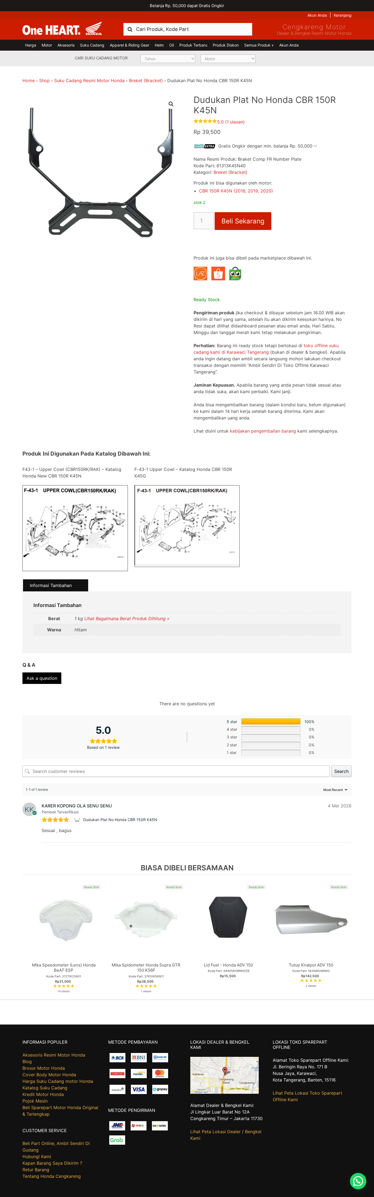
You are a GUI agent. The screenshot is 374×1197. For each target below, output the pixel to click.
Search (341, 771)
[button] (171, 104)
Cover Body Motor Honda (49, 1074)
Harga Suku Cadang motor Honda (57, 1081)
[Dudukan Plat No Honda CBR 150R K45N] (77, 819)
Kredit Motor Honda (43, 1094)
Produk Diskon (226, 45)
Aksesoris (65, 45)
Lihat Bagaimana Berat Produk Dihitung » (126, 618)
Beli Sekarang (242, 221)
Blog (27, 1061)
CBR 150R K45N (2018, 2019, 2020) (236, 191)
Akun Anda (317, 15)
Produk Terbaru (193, 45)
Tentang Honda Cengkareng (51, 1176)
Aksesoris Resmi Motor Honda (53, 1055)
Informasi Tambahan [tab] (51, 585)
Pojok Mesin (35, 1101)
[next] (346, 936)
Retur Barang (35, 1169)
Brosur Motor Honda (43, 1068)
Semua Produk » (259, 45)
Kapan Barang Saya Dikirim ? (52, 1163)
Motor (47, 45)
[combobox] (187, 29)
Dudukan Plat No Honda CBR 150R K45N (120, 819)
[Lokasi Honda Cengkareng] (224, 1092)
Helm (159, 45)
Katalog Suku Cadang (44, 1087)
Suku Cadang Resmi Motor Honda (89, 80)
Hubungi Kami (36, 1156)
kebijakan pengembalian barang (263, 431)
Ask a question (42, 678)
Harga (30, 45)
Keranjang (343, 15)
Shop (44, 80)
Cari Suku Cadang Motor (101, 58)
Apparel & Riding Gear (129, 45)
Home (28, 80)
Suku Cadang (92, 45)
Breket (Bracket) (146, 80)
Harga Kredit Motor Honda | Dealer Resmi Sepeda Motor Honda (62, 29)
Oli (171, 45)
